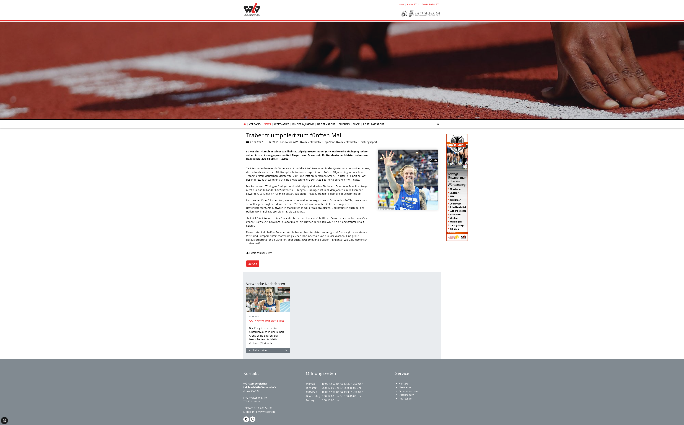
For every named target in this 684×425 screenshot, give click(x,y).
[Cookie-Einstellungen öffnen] (4, 420)
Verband (255, 124)
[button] (255, 120)
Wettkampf (281, 124)
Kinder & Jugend (303, 124)
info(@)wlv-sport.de (263, 411)
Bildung (344, 124)
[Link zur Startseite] (251, 9)
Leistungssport (373, 124)
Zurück (252, 263)
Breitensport (326, 124)
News (267, 124)
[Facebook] (246, 419)
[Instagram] (252, 419)
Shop (356, 124)
